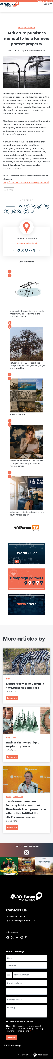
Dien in (11, 1037)
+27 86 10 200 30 (17, 916)
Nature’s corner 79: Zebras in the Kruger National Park (25, 685)
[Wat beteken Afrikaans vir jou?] (44, 866)
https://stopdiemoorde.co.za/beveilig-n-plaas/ (26, 182)
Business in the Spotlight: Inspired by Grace (22, 744)
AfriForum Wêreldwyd (26, 243)
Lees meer (12, 698)
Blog (8, 678)
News (21, 27)
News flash (29, 27)
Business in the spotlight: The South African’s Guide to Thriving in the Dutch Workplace (27, 314)
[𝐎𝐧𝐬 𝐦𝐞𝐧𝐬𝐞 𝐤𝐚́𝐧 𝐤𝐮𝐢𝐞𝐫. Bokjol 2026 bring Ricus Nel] (9, 866)
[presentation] (26, 292)
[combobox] (9, 975)
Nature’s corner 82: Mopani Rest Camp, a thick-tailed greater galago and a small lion (27, 365)
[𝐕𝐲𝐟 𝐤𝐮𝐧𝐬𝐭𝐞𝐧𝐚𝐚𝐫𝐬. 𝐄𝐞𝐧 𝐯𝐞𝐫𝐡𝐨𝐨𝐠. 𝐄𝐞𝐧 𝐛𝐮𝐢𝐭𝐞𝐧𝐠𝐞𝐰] (26, 866)
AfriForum (9, 189)
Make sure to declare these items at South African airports (27, 513)
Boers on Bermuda (18, 414)
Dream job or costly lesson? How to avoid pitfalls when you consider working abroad (26, 463)
